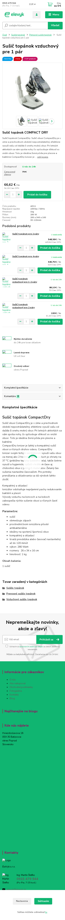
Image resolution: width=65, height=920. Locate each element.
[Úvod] (14, 15)
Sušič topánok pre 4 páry (25, 256)
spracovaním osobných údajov (31, 646)
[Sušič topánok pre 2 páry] (6, 237)
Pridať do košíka (37, 194)
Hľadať (55, 25)
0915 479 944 (9, 3)
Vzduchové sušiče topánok (21, 599)
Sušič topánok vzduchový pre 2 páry (23, 306)
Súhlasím (43, 901)
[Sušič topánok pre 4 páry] (6, 260)
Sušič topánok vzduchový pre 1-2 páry (24, 280)
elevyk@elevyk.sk (16, 889)
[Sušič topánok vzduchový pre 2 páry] (6, 308)
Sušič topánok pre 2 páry (25, 233)
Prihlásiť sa (47, 639)
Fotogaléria (16, 691)
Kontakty (14, 694)
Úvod (4, 35)
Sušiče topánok (18, 35)
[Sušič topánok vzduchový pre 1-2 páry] (6, 282)
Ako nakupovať (18, 683)
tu (46, 912)
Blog (12, 698)
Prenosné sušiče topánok (40, 35)
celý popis (42, 157)
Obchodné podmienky (21, 687)
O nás (13, 679)
